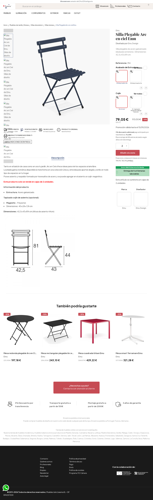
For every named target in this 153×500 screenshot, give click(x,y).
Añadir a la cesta (127, 153)
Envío (71, 467)
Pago (71, 464)
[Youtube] (134, 456)
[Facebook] (113, 456)
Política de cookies (76, 470)
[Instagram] (129, 456)
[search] (21, 6)
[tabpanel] (20, 337)
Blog (42, 467)
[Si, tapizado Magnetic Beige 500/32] (136, 102)
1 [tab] (76, 366)
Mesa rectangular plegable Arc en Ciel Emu (57, 353)
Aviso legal (44, 476)
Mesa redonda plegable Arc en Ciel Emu (20, 353)
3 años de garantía (132, 403)
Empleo (43, 470)
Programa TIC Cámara (78, 473)
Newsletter (44, 473)
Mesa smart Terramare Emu (129, 353)
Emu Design (133, 43)
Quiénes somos (46, 461)
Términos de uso (75, 461)
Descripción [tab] (57, 157)
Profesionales (45, 464)
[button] (76, 388)
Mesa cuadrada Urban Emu (91, 353)
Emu (118, 30)
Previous (8, 30)
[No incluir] (122, 102)
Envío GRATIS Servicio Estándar (132, 167)
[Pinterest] (118, 456)
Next (8, 161)
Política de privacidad (77, 459)
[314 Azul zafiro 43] (122, 76)
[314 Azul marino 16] (136, 76)
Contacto (44, 459)
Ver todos (138, 68)
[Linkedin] (123, 456)
